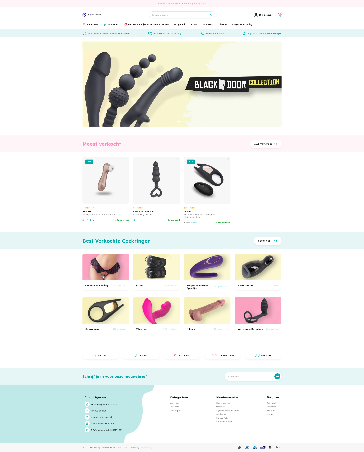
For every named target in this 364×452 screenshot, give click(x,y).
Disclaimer (221, 414)
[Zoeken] (211, 14)
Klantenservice (223, 403)
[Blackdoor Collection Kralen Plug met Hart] (156, 180)
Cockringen (265, 241)
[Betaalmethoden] (239, 447)
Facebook (271, 403)
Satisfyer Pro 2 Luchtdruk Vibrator (98, 214)
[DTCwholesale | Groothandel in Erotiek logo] (91, 18)
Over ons (220, 407)
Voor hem (174, 407)
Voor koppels (176, 410)
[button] (179, 121)
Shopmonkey (146, 447)
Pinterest (271, 410)
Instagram (272, 407)
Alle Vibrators (263, 144)
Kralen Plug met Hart (143, 214)
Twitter (270, 414)
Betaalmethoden (224, 421)
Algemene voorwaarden (227, 410)
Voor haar (174, 403)
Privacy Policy (222, 418)
